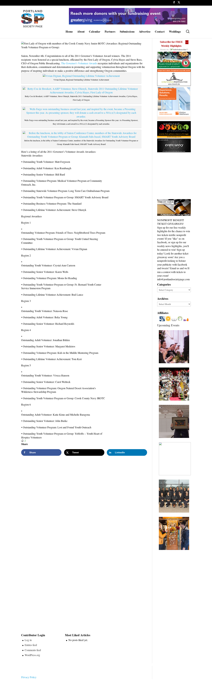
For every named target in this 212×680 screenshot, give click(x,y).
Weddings (175, 32)
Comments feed (33, 650)
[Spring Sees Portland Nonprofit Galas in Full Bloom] (175, 346)
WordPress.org (32, 655)
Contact (160, 32)
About (81, 32)
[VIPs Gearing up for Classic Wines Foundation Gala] (175, 458)
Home (69, 32)
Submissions (127, 32)
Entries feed (31, 645)
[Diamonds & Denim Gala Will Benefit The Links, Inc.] (175, 496)
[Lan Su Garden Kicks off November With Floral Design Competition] (175, 533)
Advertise (145, 32)
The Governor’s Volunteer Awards (79, 63)
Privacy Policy (28, 677)
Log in (28, 640)
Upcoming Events (168, 325)
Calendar (94, 32)
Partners (110, 32)
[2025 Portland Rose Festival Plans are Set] (175, 384)
